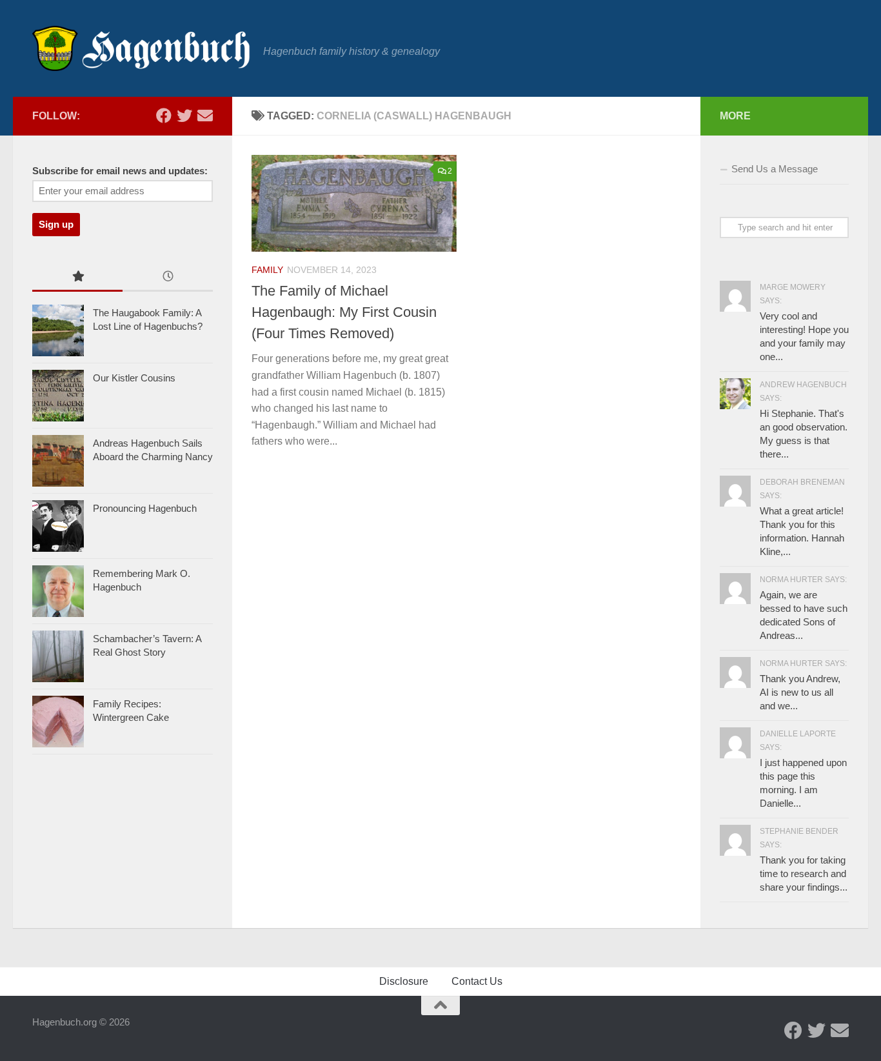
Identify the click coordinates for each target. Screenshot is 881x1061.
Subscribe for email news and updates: (120, 171)
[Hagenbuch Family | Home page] (141, 48)
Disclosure (403, 981)
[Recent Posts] (168, 278)
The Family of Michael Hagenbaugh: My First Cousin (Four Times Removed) (344, 312)
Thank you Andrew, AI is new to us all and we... (800, 692)
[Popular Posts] (77, 278)
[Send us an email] (205, 115)
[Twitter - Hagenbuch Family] (184, 115)
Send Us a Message (774, 168)
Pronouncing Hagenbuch (145, 508)
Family (267, 270)
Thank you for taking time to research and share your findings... (803, 873)
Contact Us (476, 981)
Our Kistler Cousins (134, 377)
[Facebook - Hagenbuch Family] (164, 115)
